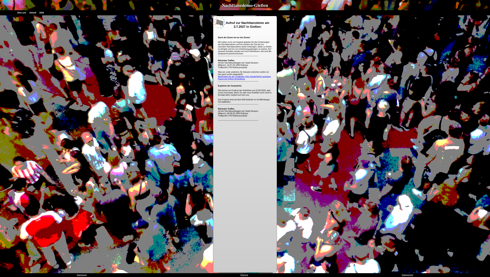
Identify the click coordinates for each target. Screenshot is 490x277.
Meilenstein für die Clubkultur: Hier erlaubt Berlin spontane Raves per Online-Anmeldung (244, 78)
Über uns (21, 13)
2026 (41, 13)
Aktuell (32, 13)
